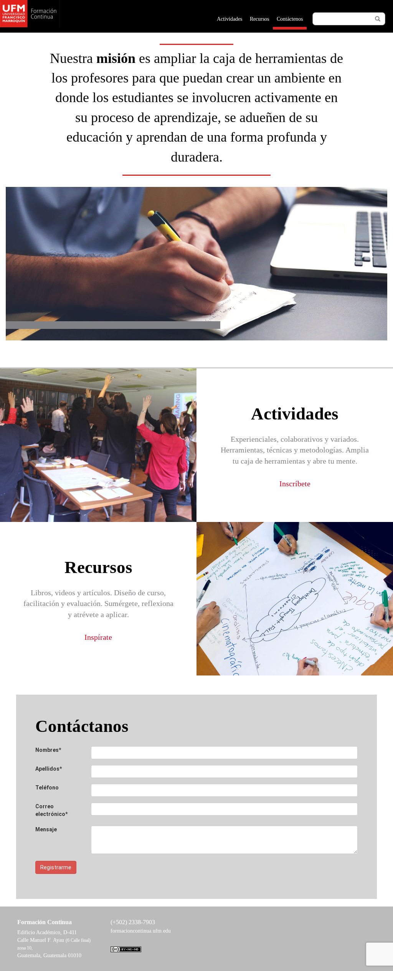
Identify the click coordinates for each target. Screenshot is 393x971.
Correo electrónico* (51, 810)
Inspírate (98, 636)
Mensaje (46, 829)
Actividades (229, 19)
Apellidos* (48, 769)
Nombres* (48, 750)
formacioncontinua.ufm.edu (141, 931)
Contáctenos (290, 19)
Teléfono (47, 787)
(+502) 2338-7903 (133, 922)
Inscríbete (294, 483)
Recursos (259, 19)
